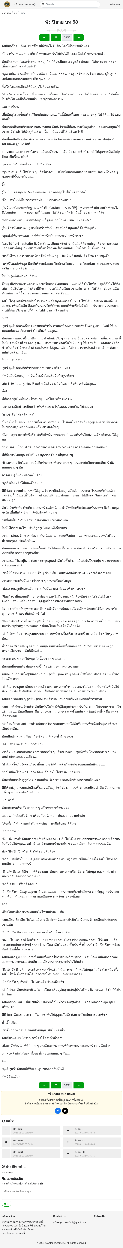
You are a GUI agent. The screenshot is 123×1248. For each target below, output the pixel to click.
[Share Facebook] (58, 1111)
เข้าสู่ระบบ (115, 4)
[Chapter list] (56, 37)
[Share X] (65, 1111)
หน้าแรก (18, 4)
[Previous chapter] (44, 37)
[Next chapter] (79, 37)
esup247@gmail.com (75, 1222)
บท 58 (23, 13)
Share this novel (63, 1093)
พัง (15, 13)
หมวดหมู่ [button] (30, 4)
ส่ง (7, 1203)
